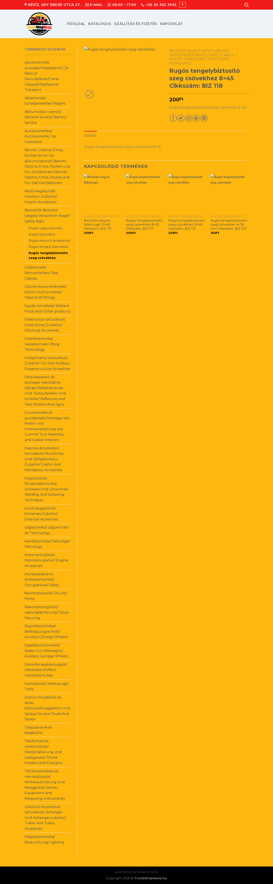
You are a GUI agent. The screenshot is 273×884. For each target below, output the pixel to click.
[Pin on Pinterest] (196, 118)
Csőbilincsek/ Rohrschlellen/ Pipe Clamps (41, 272)
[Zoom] (89, 94)
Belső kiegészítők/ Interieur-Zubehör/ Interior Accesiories (41, 196)
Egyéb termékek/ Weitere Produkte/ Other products (47, 308)
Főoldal (76, 24)
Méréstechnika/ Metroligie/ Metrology (47, 544)
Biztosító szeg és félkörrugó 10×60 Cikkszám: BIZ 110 (97, 224)
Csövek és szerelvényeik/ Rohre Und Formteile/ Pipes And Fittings (46, 292)
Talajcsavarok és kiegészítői (38, 730)
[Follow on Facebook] (182, 5)
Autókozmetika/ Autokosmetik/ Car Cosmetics (40, 136)
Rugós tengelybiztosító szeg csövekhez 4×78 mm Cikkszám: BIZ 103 (229, 224)
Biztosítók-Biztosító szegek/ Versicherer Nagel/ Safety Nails (47, 215)
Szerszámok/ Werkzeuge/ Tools (47, 686)
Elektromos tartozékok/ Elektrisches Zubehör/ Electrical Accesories (45, 324)
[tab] (90, 136)
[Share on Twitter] (180, 118)
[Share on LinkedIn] (204, 118)
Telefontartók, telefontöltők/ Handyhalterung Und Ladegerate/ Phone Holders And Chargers (43, 752)
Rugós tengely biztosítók (48, 247)
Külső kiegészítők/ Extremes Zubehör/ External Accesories (41, 513)
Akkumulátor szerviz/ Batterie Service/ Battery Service (46, 117)
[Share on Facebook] (173, 118)
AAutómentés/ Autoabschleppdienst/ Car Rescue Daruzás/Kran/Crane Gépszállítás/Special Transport (47, 76)
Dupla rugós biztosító (45, 228)
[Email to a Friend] (188, 118)
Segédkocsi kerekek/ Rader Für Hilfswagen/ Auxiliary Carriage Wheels (46, 650)
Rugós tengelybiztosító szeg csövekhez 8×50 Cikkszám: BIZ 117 (144, 224)
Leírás (90, 136)
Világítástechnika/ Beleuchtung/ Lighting (44, 839)
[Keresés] (246, 4)
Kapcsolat (171, 24)
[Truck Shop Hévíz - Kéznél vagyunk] (43, 24)
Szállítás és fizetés (135, 24)
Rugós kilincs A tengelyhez (49, 241)
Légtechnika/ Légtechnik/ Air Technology (46, 530)
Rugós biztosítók (42, 234)
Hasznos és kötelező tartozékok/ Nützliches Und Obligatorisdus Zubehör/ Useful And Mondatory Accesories (44, 459)
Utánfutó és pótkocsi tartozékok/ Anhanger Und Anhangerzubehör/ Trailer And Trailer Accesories (45, 818)
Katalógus (99, 24)
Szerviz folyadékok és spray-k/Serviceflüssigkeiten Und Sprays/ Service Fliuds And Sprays (47, 708)
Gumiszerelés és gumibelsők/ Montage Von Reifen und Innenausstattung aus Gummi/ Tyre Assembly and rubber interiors (47, 426)
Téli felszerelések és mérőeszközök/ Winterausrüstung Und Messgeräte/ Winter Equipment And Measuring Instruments (45, 785)
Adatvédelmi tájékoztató (136, 872)
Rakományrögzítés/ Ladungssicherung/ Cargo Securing (47, 612)
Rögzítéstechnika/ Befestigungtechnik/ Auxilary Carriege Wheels (46, 631)
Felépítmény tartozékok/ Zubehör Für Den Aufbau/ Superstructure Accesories (47, 363)
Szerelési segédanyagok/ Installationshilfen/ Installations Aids (46, 669)
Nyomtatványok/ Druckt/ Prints (46, 596)
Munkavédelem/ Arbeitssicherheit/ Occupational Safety (42, 579)
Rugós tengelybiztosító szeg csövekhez (48, 255)
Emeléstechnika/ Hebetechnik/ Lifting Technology (42, 344)
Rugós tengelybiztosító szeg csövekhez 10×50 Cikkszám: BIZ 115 (186, 224)
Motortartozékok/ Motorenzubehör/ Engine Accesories (46, 560)
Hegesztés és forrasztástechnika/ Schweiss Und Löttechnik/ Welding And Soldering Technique (46, 489)
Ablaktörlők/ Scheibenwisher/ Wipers (45, 101)
